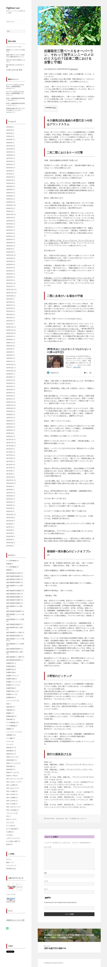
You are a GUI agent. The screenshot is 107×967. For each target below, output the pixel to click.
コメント (47, 847)
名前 (45, 873)
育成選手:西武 (10, 688)
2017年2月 (9, 471)
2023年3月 (9, 242)
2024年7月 (9, 193)
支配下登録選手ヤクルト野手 (14, 606)
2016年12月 (9, 477)
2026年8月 (9, 127)
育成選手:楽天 (10, 697)
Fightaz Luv (13, 7)
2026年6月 (9, 133)
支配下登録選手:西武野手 (13, 649)
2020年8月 (9, 339)
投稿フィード (10, 862)
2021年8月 (9, 302)
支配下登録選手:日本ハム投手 (14, 627)
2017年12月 (9, 439)
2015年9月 (9, 524)
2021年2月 (9, 321)
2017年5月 (9, 461)
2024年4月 (9, 202)
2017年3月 (9, 468)
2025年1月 (9, 174)
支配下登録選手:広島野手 (13, 603)
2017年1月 (9, 474)
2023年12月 (9, 214)
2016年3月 (9, 505)
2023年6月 (9, 233)
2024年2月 (9, 208)
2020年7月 (9, 343)
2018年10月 (9, 408)
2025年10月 (9, 149)
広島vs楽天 (9, 769)
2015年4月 (9, 530)
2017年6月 (9, 458)
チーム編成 (9, 738)
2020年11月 (9, 330)
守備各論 (8, 564)
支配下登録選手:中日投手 (13, 579)
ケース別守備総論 (11, 567)
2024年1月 (9, 211)
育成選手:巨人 (10, 663)
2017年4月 (9, 464)
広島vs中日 (9, 754)
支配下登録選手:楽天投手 (13, 636)
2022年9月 (9, 261)
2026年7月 (9, 130)
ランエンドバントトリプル (13, 47)
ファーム (8, 744)
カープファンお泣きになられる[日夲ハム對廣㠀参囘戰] (15, 85)
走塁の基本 (9, 707)
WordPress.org (10, 868)
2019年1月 (9, 399)
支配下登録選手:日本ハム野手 (14, 652)
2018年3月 (9, 430)
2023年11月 (9, 217)
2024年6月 (9, 196)
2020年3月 (9, 355)
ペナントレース (10, 813)
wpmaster (74, 69)
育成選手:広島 (10, 672)
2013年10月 (9, 543)
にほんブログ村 (10, 901)
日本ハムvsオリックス (12, 782)
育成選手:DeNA (10, 679)
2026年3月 (9, 142)
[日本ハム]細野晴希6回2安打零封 (15, 98)
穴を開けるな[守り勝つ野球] (14, 70)
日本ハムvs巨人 (10, 794)
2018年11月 (9, 405)
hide (54, 107)
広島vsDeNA (10, 760)
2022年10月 (9, 258)
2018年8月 (9, 414)
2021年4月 (9, 314)
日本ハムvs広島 (10, 804)
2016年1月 (9, 511)
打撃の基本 (9, 719)
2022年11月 (9, 255)
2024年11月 (9, 180)
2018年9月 (9, 411)
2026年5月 (9, 136)
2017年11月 (9, 443)
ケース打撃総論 (10, 726)
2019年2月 (9, 396)
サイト (46, 889)
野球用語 (8, 570)
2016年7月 (9, 493)
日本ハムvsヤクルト (12, 807)
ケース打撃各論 (10, 722)
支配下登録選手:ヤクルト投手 (14, 585)
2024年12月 (9, 177)
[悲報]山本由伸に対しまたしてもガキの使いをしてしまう (15, 109)
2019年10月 (9, 371)
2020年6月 (9, 346)
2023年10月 (9, 221)
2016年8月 (9, 489)
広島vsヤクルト (10, 757)
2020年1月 (9, 361)
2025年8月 (9, 155)
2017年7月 (9, 455)
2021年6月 (9, 308)
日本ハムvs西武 (10, 785)
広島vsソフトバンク (12, 763)
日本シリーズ (10, 819)
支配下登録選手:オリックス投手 (15, 619)
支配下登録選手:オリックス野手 (15, 644)
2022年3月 (9, 280)
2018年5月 (9, 424)
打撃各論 (8, 729)
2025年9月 (9, 152)
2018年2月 (9, 433)
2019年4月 (9, 389)
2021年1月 (9, 324)
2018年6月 (9, 421)
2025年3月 (9, 171)
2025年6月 (9, 161)
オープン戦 (9, 826)
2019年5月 (9, 386)
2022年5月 (9, 274)
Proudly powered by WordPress (53, 963)
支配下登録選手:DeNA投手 (13, 590)
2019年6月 (9, 383)
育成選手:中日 (10, 669)
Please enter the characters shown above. (60, 902)
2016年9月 (9, 486)
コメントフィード (11, 865)
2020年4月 (9, 352)
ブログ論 (8, 835)
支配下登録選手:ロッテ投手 (14, 632)
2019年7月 (9, 380)
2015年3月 (9, 533)
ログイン (8, 859)
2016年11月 (9, 480)
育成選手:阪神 (10, 666)
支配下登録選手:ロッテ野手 (14, 657)
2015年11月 (9, 517)
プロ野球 (8, 832)
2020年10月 (9, 333)
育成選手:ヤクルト (11, 675)
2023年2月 (9, 246)
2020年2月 (9, 358)
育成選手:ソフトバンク (12, 682)
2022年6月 (9, 271)
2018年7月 (9, 417)
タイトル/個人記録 (11, 829)
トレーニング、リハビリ (13, 732)
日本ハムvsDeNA (11, 810)
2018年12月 (9, 402)
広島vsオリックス (11, 772)
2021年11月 (9, 293)
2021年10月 (9, 296)
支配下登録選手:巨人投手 (13, 573)
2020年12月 (9, 327)
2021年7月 (9, 305)
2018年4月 (9, 427)
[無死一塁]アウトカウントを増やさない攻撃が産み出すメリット (15, 56)
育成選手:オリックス (12, 685)
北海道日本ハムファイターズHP (15, 920)
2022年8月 (9, 264)
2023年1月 (9, 249)
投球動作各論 (10, 716)
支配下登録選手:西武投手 (13, 624)
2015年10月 (9, 521)
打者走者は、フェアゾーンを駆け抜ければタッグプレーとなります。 (68, 278)
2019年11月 (9, 368)
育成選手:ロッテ (10, 694)
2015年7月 (9, 527)
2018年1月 (9, 436)
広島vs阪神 (9, 751)
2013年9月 (9, 546)
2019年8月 (9, 377)
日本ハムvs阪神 (10, 797)
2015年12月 (9, 514)
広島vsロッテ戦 (10, 775)
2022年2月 (9, 283)
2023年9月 (9, 224)
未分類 (8, 844)
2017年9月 (9, 449)
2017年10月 (9, 446)
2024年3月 (9, 205)
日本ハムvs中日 (10, 801)
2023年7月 (9, 230)
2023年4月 (9, 239)
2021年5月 (9, 311)
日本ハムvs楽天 (10, 791)
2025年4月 (9, 168)
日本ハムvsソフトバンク (13, 779)
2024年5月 (9, 199)
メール (46, 881)
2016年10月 (9, 483)
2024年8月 (9, 189)
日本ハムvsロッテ (11, 788)
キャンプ (8, 822)
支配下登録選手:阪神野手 (13, 597)
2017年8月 (9, 452)
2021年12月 (9, 289)
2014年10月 (9, 536)
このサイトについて (12, 838)
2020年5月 (9, 349)
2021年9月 (9, 299)
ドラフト (8, 741)
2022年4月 (9, 277)
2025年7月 (9, 158)
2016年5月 (9, 499)
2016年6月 (9, 496)
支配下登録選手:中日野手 (13, 600)
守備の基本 (9, 710)
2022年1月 (9, 286)
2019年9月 (9, 374)
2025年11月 (9, 146)
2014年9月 (9, 539)
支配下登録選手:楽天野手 (13, 660)
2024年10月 (9, 183)
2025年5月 (9, 164)
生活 (7, 704)
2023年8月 (9, 227)
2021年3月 (9, 317)
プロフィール (10, 22)
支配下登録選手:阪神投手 (13, 576)
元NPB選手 (9, 735)
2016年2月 (9, 508)
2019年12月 (9, 364)
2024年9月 (9, 186)
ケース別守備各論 (11, 560)
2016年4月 (9, 502)
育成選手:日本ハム (11, 691)
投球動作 (8, 713)
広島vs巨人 (9, 747)
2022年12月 (9, 252)
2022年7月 (9, 268)
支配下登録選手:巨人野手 (13, 594)
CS (7, 816)
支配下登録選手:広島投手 (13, 582)
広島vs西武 (9, 766)
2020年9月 (9, 336)
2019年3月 (9, 393)
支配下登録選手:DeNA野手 (13, 611)
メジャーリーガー (11, 700)
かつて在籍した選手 (12, 841)
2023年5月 (9, 236)
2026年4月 (9, 139)
